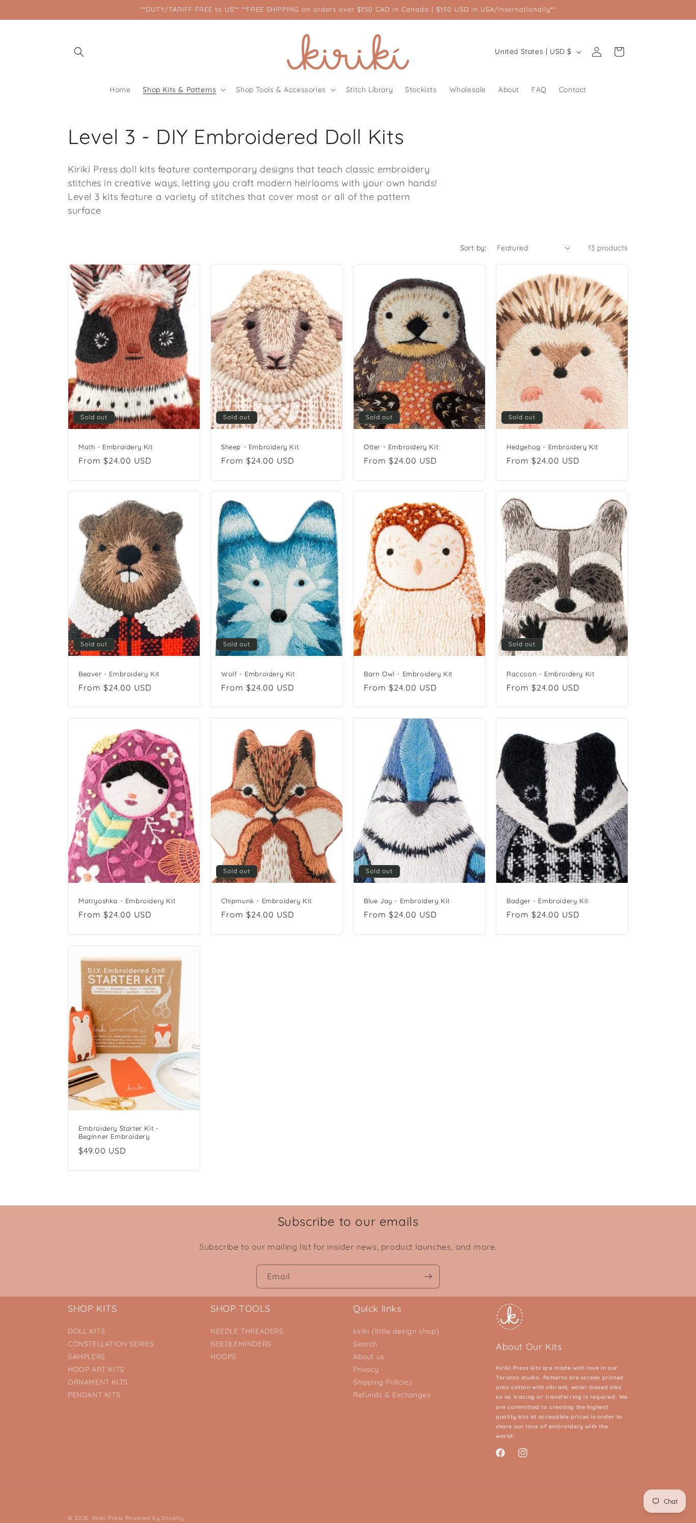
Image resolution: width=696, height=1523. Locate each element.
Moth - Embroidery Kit (115, 446)
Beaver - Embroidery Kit (118, 674)
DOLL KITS (86, 1331)
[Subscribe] (428, 1276)
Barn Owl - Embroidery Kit (408, 674)
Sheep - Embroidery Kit (260, 446)
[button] (79, 52)
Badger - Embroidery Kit (547, 901)
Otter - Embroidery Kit (401, 446)
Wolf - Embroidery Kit (258, 674)
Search (365, 1343)
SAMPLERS (86, 1356)
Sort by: (473, 247)
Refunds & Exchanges (392, 1394)
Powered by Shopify (154, 1517)
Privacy (366, 1369)
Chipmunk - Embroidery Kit (266, 901)
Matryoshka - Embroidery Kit (126, 901)
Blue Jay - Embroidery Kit (407, 901)
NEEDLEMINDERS (241, 1343)
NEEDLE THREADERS (247, 1331)
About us (369, 1356)
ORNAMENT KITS (98, 1382)
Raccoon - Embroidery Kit (550, 674)
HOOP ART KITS (96, 1369)
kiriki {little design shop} (396, 1331)
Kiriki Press (107, 1517)
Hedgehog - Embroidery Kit (552, 446)
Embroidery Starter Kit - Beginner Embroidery (118, 1132)
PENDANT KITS (94, 1394)
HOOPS (223, 1356)
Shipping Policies (382, 1382)
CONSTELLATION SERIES (111, 1343)
